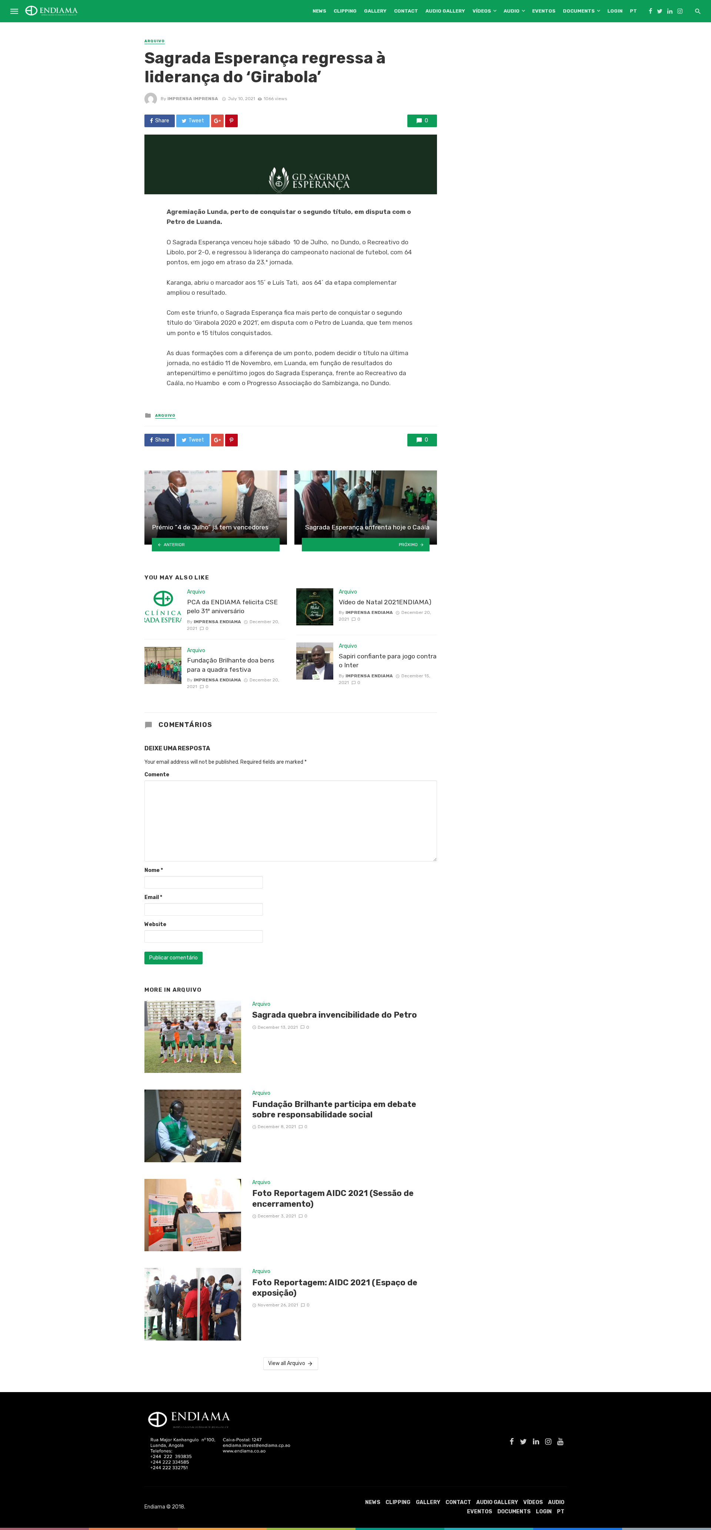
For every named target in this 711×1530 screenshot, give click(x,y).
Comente (156, 774)
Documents (579, 11)
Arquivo (154, 41)
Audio (512, 11)
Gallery (375, 11)
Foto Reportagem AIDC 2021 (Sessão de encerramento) (333, 1198)
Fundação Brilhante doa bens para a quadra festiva (230, 665)
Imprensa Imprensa (192, 98)
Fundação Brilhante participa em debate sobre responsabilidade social (334, 1109)
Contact (406, 11)
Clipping (345, 11)
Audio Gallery (445, 11)
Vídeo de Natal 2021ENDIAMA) (385, 602)
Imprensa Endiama (217, 621)
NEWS (319, 11)
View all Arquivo (286, 1363)
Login (614, 11)
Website (155, 924)
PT (633, 11)
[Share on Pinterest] (231, 121)
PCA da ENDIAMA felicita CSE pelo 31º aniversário (232, 606)
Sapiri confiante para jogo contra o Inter (388, 660)
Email (153, 897)
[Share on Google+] (217, 121)
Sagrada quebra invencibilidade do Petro (334, 1015)
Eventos (543, 11)
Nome (153, 870)
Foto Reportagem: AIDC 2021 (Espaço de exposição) (334, 1288)
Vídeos (482, 11)
